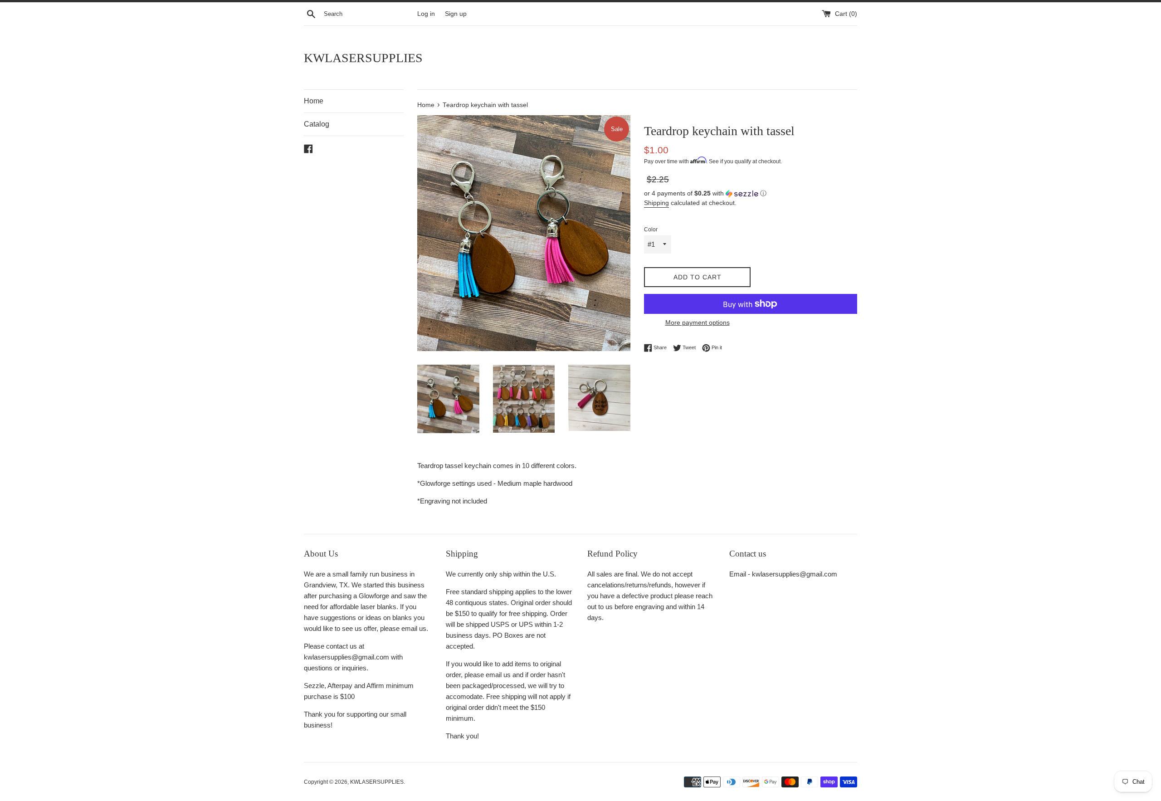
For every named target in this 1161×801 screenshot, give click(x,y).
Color (651, 229)
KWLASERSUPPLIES (363, 58)
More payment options (697, 322)
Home (313, 101)
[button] (750, 193)
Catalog (316, 124)
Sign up (456, 13)
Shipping (656, 202)
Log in (426, 13)
